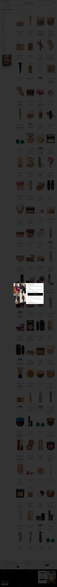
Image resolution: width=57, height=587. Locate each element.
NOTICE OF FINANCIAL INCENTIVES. (38, 299)
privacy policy (41, 298)
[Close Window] (43, 283)
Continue (35, 294)
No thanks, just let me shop (32, 302)
